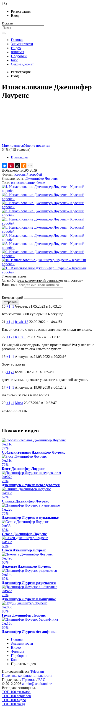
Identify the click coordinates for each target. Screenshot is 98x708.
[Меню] (3, 33)
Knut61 (20, 337)
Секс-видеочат (22, 64)
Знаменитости (22, 44)
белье (40, 182)
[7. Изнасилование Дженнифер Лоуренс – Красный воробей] (49, 240)
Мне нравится (13, 145)
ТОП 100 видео (14, 700)
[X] (17, 165)
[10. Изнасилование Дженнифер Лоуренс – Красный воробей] (49, 264)
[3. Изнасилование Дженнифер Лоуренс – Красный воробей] (49, 207)
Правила (29, 680)
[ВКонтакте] (4, 165)
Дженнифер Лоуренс (41, 178)
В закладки (19, 157)
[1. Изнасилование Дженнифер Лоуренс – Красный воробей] (49, 191)
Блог (14, 60)
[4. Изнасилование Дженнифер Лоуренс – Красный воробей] (49, 215)
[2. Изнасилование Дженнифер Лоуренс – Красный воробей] (49, 199)
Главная (17, 40)
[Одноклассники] (23, 165)
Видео (16, 48)
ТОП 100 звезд (13, 704)
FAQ (42, 680)
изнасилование (23, 182)
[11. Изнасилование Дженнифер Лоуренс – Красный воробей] (49, 272)
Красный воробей (28, 174)
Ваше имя (9, 285)
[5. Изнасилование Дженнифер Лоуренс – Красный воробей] (49, 223)
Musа (19, 403)
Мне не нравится (37, 145)
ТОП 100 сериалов (16, 696)
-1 (12, 306)
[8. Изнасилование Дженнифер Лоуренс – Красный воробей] (49, 248)
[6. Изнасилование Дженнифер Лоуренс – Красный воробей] (49, 231)
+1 (8, 306)
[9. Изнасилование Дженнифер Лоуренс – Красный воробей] (49, 256)
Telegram (37, 671)
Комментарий (12, 297)
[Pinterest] (11, 165)
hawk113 (21, 322)
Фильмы (17, 52)
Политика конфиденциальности (27, 675)
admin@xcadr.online (37, 684)
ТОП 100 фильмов (16, 692)
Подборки (19, 56)
